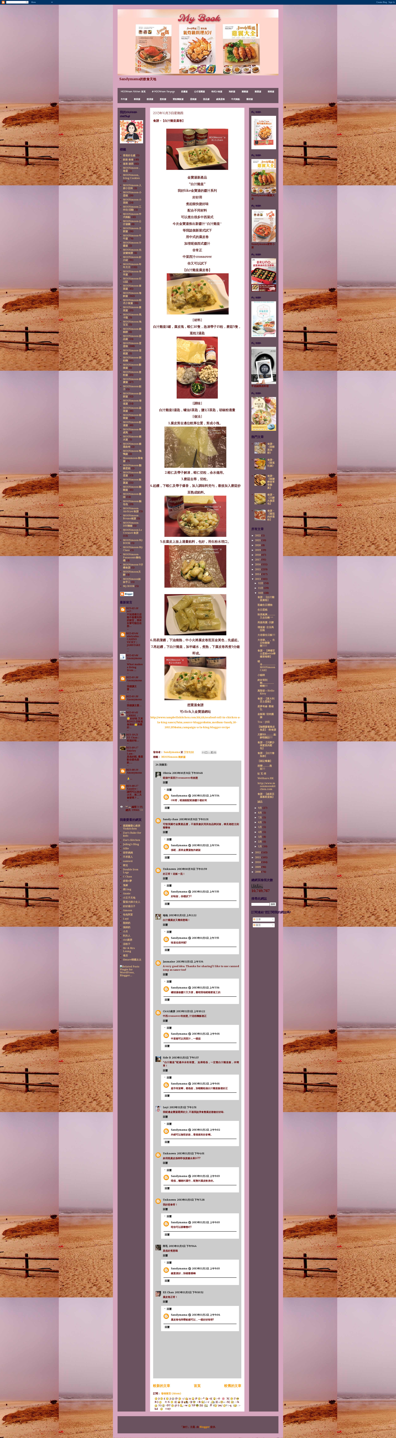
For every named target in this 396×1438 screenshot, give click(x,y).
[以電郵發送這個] (203, 752)
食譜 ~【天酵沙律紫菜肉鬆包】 (266, 745)
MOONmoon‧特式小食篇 (132, 302)
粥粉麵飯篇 (178, 99)
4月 (260, 832)
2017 (258, 559)
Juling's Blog (131, 844)
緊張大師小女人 (131, 901)
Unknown (169, 869)
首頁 (197, 1385)
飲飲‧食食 (128, 159)
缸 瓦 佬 (262, 773)
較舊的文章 (232, 1385)
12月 (261, 583)
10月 (261, 592)
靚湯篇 (150, 99)
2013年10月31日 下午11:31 (194, 819)
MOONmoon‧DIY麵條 (131, 524)
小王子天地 (129, 897)
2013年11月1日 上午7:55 (205, 891)
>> (141, 810)
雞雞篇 (245, 91)
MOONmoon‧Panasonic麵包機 (132, 557)
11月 (261, 588)
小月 (125, 931)
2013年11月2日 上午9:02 (206, 1129)
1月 (260, 846)
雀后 (125, 955)
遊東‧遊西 (128, 163)
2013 (258, 579)
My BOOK (129, 586)
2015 (258, 569)
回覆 (165, 782)
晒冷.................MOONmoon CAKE (266, 666)
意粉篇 (163, 99)
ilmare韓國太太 (132, 959)
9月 (260, 807)
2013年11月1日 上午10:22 (190, 1011)
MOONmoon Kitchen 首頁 (133, 91)
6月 (260, 822)
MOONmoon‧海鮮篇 (173, 756)
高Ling (127, 889)
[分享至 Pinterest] (215, 752)
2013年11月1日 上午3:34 (189, 961)
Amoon (127, 910)
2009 (258, 867)
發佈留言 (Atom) (171, 1393)
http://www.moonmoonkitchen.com (266, 786)
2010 (258, 862)
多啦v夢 (127, 880)
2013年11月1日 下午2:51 (182, 1107)
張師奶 (126, 927)
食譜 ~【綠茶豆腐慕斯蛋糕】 (266, 795)
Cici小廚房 (169, 1011)
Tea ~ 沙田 (264, 721)
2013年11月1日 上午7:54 (206, 795)
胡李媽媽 (128, 852)
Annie (126, 893)
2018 (258, 554)
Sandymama (179, 795)
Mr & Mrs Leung (129, 950)
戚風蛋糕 (220, 99)
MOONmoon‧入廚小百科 (132, 187)
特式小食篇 (216, 91)
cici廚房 (127, 939)
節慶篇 (184, 91)
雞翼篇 (258, 91)
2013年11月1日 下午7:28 (190, 1199)
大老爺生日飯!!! (266, 634)
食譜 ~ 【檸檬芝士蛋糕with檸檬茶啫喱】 (266, 653)
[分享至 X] (209, 752)
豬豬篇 (271, 91)
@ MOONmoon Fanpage (163, 91)
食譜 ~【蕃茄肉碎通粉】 (271, 515)
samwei (128, 861)
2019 (258, 550)
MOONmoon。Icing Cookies (132, 176)
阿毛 (165, 1246)
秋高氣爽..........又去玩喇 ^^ (266, 616)
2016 (258, 564)
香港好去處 (129, 155)
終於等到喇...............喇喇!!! (266, 683)
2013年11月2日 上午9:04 (206, 1314)
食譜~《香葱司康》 (271, 462)
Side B (167, 1057)
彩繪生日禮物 (265, 604)
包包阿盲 (128, 914)
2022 (258, 535)
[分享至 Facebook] (212, 752)
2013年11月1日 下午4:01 (190, 1153)
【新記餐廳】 (265, 760)
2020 (258, 545)
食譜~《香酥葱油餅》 (271, 448)
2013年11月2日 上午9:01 (206, 1033)
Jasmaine (169, 961)
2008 (258, 871)
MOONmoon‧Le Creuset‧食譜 (132, 531)
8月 (260, 812)
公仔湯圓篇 (199, 91)
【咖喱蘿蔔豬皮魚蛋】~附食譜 (267, 728)
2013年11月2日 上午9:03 (206, 1176)
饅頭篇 (249, 99)
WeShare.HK (266, 778)
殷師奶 (126, 922)
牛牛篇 (124, 99)
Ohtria (167, 773)
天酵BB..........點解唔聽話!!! (267, 736)
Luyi (165, 1107)
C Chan (127, 876)
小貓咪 (261, 675)
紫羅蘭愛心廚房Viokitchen (131, 827)
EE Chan (168, 1292)
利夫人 (126, 935)
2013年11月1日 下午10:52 (189, 1292)
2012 (258, 852)
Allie (126, 848)
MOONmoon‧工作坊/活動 (132, 208)
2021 (258, 540)
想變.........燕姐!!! (265, 767)
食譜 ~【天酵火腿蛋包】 (271, 499)
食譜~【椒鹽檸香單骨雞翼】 (271, 481)
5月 (260, 827)
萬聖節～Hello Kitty (266, 692)
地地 (165, 915)
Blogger (205, 1426)
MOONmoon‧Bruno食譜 (131, 517)
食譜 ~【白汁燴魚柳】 (266, 754)
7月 (260, 817)
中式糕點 (235, 99)
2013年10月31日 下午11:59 (192, 869)
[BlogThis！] (206, 752)
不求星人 (128, 856)
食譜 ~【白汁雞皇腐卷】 (266, 599)
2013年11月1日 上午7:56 (205, 987)
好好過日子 (129, 906)
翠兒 (125, 865)
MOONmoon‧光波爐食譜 (132, 251)
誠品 (260, 801)
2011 (258, 857)
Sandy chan (170, 819)
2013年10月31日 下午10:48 (187, 773)
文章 (258, 919)
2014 (258, 574)
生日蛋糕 (262, 609)
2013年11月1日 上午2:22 (182, 915)
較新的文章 (161, 1385)
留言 (258, 925)
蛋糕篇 (193, 99)
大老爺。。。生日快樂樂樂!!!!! (266, 642)
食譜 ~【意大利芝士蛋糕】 (266, 700)
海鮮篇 (232, 91)
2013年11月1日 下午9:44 (183, 1246)
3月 (260, 836)
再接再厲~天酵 (266, 622)
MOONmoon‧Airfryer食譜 (131, 510)
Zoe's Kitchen (131, 840)
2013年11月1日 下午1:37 (185, 1057)
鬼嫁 (125, 885)
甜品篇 (206, 99)
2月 (260, 841)
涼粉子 (126, 944)
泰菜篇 (137, 99)
